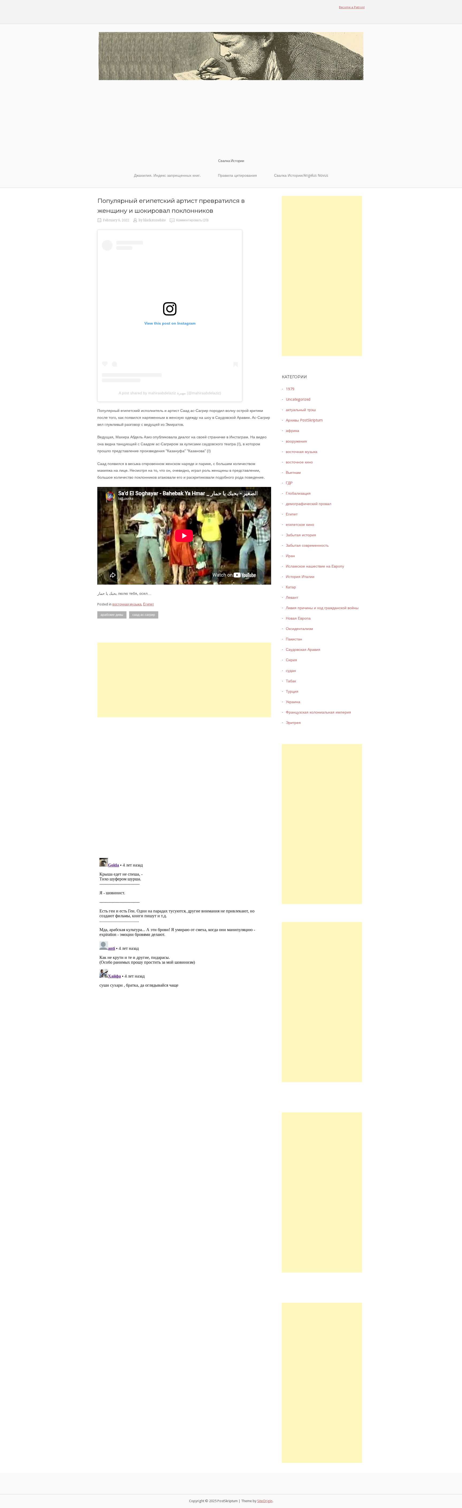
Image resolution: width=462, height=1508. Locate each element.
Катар (291, 587)
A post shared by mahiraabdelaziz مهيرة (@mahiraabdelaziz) (170, 393)
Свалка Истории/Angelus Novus (301, 175)
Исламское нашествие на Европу (315, 566)
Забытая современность (307, 545)
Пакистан (294, 639)
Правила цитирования (237, 175)
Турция (292, 691)
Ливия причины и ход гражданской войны (322, 608)
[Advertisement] (231, 118)
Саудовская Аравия (303, 649)
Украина (293, 702)
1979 (290, 389)
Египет (148, 604)
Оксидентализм (299, 629)
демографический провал (308, 504)
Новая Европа (298, 618)
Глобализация (298, 493)
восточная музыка (126, 604)
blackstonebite (154, 220)
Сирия (291, 660)
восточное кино (299, 462)
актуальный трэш (301, 410)
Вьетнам (293, 472)
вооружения (296, 441)
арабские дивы (112, 615)
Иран (290, 556)
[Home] (231, 56)
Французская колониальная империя (318, 712)
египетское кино (300, 524)
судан (291, 670)
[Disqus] (184, 784)
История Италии (300, 576)
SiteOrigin (264, 1501)
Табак (291, 681)
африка (292, 430)
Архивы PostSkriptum (304, 420)
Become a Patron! (352, 7)
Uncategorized (298, 399)
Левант (292, 597)
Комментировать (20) (192, 220)
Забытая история (301, 535)
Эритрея (293, 722)
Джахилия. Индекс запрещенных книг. (167, 175)
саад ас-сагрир (143, 615)
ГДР (289, 483)
